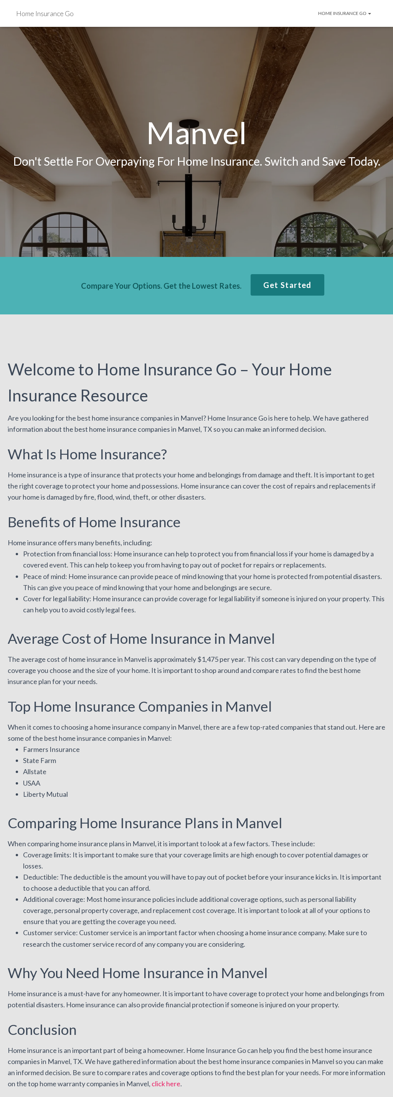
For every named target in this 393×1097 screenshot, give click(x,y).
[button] (287, 285)
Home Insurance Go (342, 13)
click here (166, 1083)
